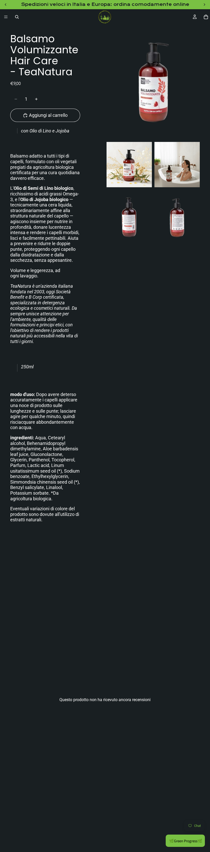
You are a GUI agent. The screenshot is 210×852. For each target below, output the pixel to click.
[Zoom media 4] (129, 218)
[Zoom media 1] (153, 82)
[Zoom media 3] (177, 164)
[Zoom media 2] (129, 164)
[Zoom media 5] (177, 218)
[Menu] (6, 17)
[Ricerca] (17, 17)
